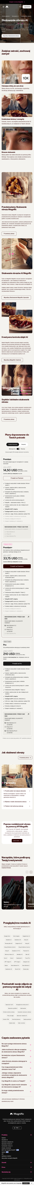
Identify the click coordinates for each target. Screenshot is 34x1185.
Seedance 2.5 (18, 939)
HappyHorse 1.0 (26, 936)
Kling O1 (7, 951)
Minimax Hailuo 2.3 (9, 954)
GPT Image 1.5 (8, 962)
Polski (17, 1127)
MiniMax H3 (19, 954)
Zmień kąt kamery (16, 1019)
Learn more (16, 840)
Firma (3, 1167)
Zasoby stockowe (6, 1148)
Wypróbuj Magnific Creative (12, 360)
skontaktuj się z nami (7, 1101)
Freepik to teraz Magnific (16, 2)
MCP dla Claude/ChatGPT (10, 1150)
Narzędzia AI (15, 16)
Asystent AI (5, 1140)
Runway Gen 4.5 (8, 943)
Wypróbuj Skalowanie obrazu (11, 36)
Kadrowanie (23, 1008)
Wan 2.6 (27, 954)
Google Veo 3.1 (19, 943)
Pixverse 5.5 (26, 951)
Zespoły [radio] (23, 444)
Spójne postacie (27, 1019)
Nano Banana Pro (15, 965)
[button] (17, 1128)
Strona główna (6, 16)
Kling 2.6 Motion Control (9, 947)
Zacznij (4, 1162)
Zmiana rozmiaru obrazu (9, 1012)
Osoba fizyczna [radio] (12, 444)
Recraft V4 (17, 969)
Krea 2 (11, 958)
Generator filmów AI (7, 1144)
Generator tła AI (9, 1004)
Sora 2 (5, 958)
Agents (5, 1152)
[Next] (31, 872)
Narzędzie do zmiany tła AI (22, 1004)
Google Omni (7, 936)
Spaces (4, 1138)
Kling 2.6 (27, 943)
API (2, 1154)
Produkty (4, 1135)
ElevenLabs (26, 969)
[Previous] (27, 872)
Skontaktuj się (6, 1172)
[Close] (32, 1183)
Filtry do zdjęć (10, 1015)
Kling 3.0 (26, 939)
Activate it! (26, 1183)
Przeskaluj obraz (9, 233)
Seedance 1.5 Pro (16, 951)
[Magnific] (17, 1114)
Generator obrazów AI (7, 1142)
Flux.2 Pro (27, 958)
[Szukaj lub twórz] (20, 6)
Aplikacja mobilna (6, 1156)
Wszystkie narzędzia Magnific (9, 1158)
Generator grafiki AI (12, 1008)
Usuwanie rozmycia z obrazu (24, 1012)
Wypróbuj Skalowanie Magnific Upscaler (16, 297)
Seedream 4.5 (8, 969)
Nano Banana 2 (25, 965)
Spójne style (12, 1023)
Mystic (6, 965)
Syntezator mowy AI (7, 1146)
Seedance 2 (8, 939)
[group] (17, 444)
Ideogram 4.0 (26, 962)
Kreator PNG (6, 1019)
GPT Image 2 (17, 962)
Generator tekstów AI (22, 1015)
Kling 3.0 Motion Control (24, 947)
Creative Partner (6, 868)
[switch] (18, 449)
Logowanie (27, 7)
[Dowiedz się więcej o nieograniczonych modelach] (28, 617)
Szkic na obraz (21, 1023)
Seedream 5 (19, 958)
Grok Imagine (16, 936)
